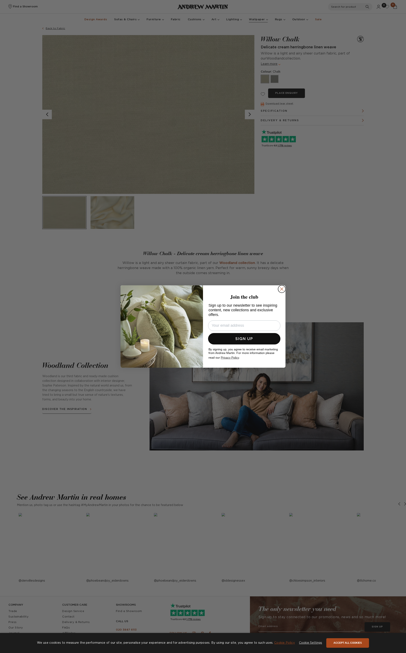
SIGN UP (244, 338)
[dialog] (203, 643)
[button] (310, 643)
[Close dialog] (281, 289)
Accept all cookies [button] (347, 642)
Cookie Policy (284, 643)
